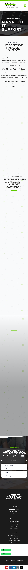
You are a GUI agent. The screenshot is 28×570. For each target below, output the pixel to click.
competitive (12, 79)
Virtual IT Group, (5, 57)
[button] (25, 6)
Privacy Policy (14, 561)
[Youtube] (6, 567)
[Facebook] (10, 567)
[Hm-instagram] (17, 567)
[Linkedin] (14, 567)
